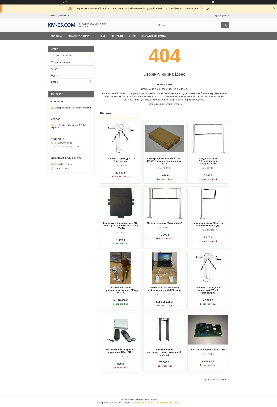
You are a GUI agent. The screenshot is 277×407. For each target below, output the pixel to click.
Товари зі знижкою (61, 62)
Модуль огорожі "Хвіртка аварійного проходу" (208, 224)
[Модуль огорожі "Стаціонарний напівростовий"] (208, 138)
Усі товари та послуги (215, 379)
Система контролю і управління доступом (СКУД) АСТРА (120, 290)
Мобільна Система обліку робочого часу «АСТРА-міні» (164, 288)
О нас (132, 36)
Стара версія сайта (153, 36)
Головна (56, 36)
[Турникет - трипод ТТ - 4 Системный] (120, 138)
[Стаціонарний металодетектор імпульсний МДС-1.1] (164, 329)
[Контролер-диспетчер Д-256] (208, 329)
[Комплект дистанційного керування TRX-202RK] (120, 329)
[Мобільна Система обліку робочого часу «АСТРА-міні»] (164, 267)
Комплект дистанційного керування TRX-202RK (120, 350)
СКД (102, 36)
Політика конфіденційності (168, 403)
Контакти (117, 36)
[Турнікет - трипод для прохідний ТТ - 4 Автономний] (208, 267)
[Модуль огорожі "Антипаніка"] (164, 203)
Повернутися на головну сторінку (164, 104)
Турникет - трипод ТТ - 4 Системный (120, 159)
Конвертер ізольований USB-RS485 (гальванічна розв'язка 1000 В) (164, 161)
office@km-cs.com (63, 164)
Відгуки (55, 75)
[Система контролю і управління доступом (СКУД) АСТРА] (120, 267)
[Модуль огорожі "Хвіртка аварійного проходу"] (208, 203)
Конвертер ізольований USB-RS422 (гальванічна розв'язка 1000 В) (120, 225)
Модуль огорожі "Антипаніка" (164, 223)
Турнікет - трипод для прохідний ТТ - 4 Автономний (208, 290)
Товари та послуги (79, 36)
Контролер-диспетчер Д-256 (208, 349)
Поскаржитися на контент (142, 403)
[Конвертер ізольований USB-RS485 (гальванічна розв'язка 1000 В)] (164, 138)
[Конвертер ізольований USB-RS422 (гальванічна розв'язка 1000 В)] (120, 203)
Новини (55, 82)
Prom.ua (153, 400)
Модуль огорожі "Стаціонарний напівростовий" (208, 161)
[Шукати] (225, 25)
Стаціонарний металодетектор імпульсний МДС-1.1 (164, 352)
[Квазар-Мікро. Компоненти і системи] (61, 27)
